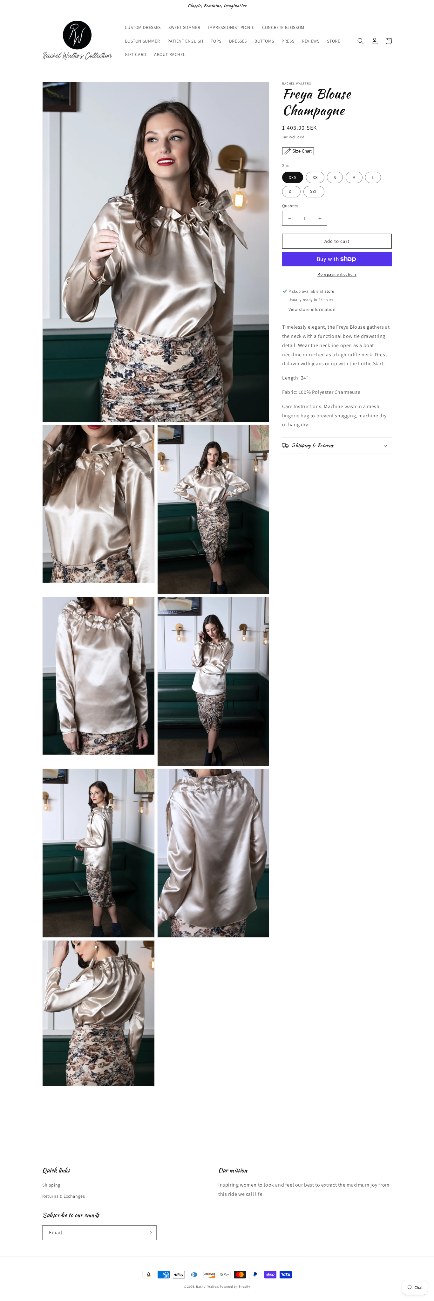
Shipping (51, 1185)
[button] (361, 41)
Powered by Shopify (235, 1286)
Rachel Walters (207, 1286)
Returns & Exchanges (63, 1196)
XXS (292, 177)
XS (315, 177)
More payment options (336, 274)
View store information (312, 309)
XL (291, 192)
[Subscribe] (149, 1232)
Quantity (290, 206)
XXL (314, 192)
